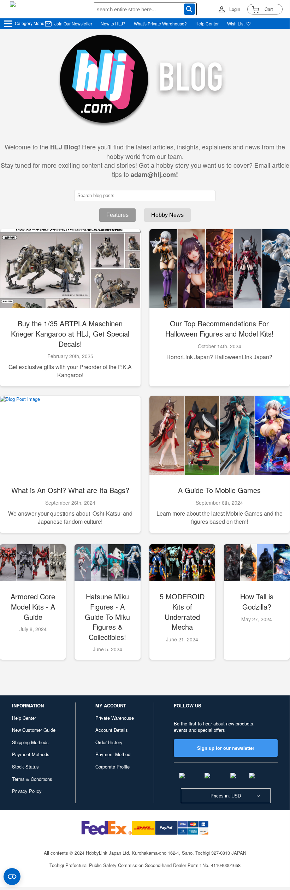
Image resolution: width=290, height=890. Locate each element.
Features (117, 215)
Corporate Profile (112, 766)
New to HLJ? (113, 23)
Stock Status (25, 766)
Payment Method (112, 754)
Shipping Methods (30, 742)
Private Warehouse (114, 717)
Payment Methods (30, 754)
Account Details (111, 729)
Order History (109, 742)
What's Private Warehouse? (160, 23)
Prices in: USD (226, 796)
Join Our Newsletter (73, 23)
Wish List (235, 23)
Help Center (207, 23)
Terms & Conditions (32, 779)
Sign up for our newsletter (225, 747)
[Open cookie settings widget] (12, 876)
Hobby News (167, 215)
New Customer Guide (33, 729)
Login (234, 9)
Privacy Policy (27, 791)
